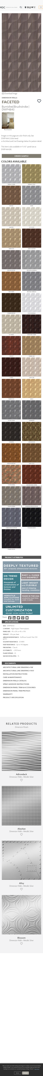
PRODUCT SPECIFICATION (13, 697)
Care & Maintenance (12, 677)
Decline (17, 1073)
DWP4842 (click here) (9, 138)
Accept (25, 1073)
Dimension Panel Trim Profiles (16, 691)
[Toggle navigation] (41, 7)
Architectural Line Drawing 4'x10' (18, 671)
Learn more (36, 1069)
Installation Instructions (15, 674)
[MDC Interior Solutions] (8, 7)
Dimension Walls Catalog (15, 681)
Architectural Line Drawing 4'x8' (18, 667)
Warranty (8, 694)
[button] (39, 101)
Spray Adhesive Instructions (16, 684)
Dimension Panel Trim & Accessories (19, 687)
